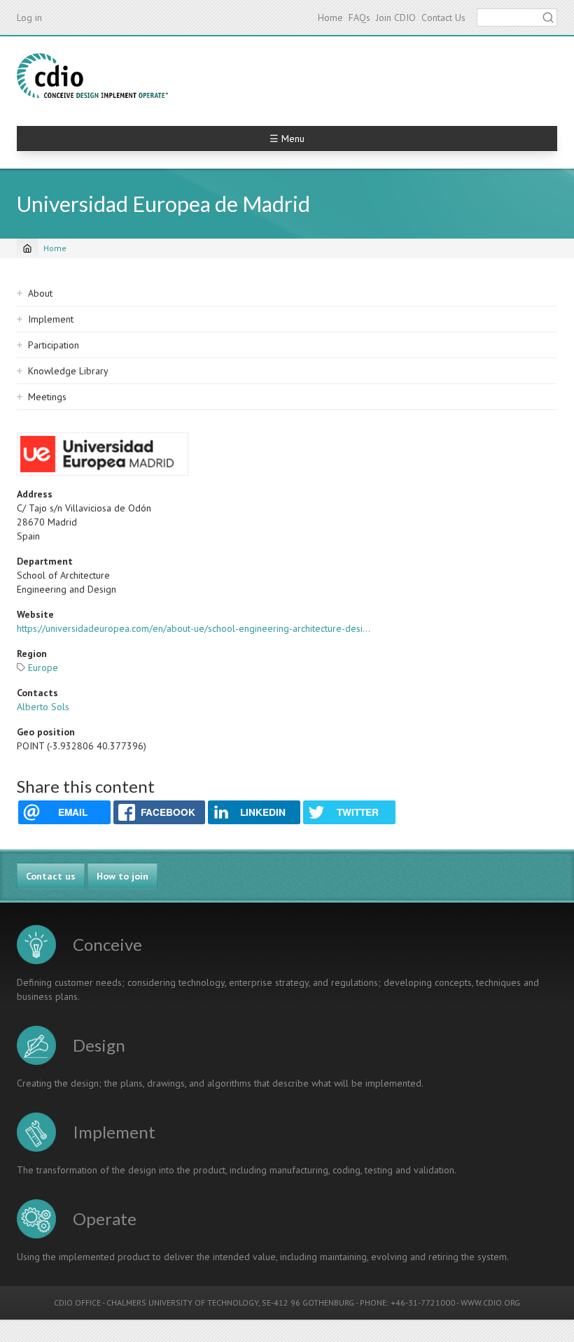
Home (330, 17)
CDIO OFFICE (77, 1302)
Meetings (47, 396)
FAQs (359, 17)
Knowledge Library (68, 371)
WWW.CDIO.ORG (490, 1302)
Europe (43, 667)
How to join (122, 876)
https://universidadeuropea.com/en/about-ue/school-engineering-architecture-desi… (193, 628)
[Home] (92, 75)
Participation (53, 345)
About (40, 293)
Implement (51, 319)
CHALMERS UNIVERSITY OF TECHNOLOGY (182, 1302)
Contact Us (443, 17)
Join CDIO (396, 17)
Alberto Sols (43, 706)
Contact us (51, 876)
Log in (29, 17)
